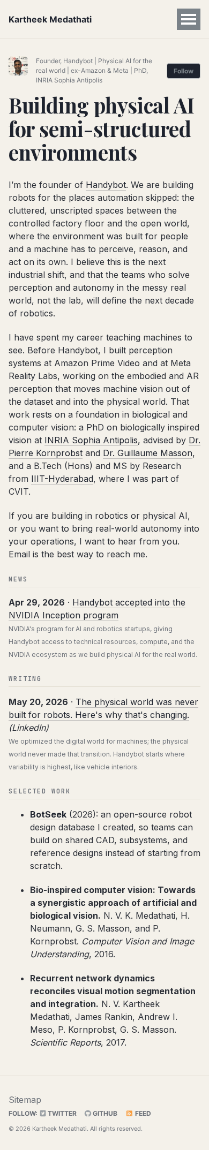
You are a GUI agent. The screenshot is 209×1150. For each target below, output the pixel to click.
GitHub (104, 1113)
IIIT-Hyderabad (62, 478)
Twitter (61, 1113)
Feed (142, 1113)
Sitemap (25, 1099)
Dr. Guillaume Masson (147, 453)
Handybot (106, 184)
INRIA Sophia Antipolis (91, 440)
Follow (183, 71)
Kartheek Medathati (50, 19)
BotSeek (48, 814)
